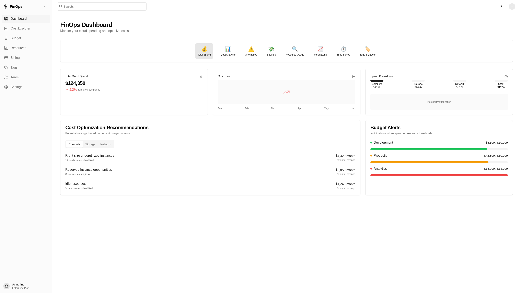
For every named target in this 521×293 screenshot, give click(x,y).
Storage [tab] (90, 144)
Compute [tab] (74, 144)
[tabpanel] (210, 171)
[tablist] (89, 144)
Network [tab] (105, 144)
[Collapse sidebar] (44, 6)
